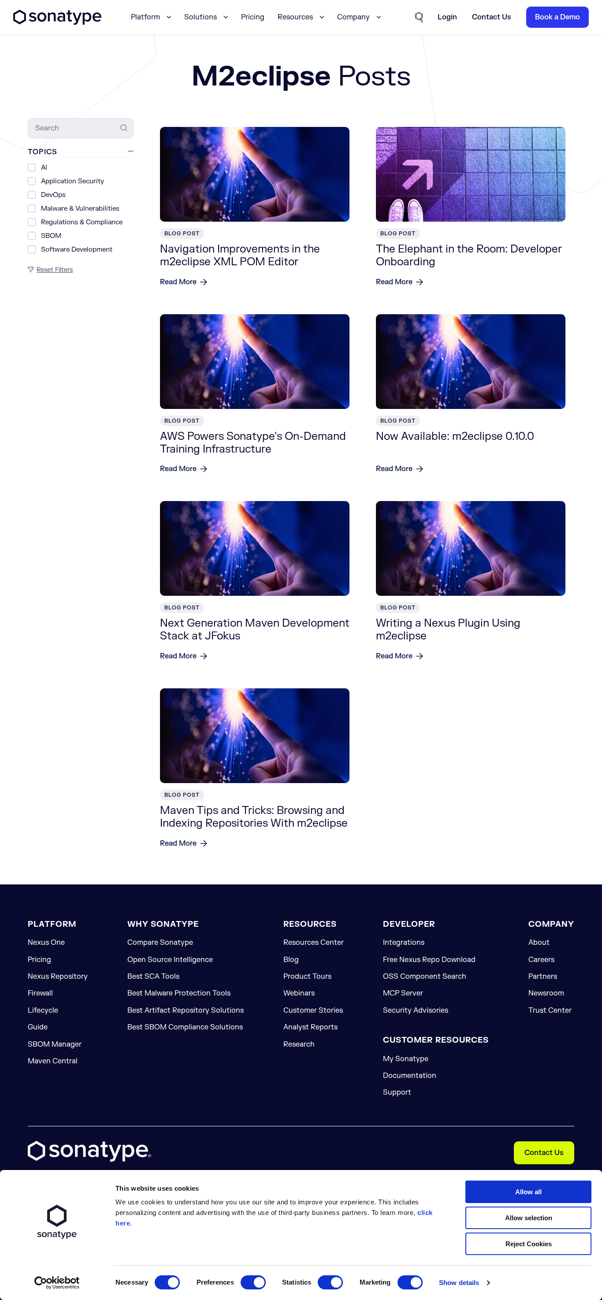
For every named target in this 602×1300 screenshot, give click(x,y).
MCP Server (403, 993)
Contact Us (544, 1152)
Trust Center (550, 1010)
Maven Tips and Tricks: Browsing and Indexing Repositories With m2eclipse (254, 817)
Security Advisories (415, 1010)
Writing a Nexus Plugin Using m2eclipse (448, 630)
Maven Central (53, 1061)
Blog (291, 959)
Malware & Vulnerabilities (80, 209)
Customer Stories (313, 1010)
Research (299, 1044)
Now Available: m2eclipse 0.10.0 (455, 436)
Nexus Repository (58, 976)
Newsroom (546, 993)
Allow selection (528, 1218)
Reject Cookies (528, 1244)
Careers (541, 959)
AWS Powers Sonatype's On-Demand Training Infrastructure (253, 443)
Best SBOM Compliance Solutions (185, 1027)
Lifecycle (43, 1010)
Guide (38, 1027)
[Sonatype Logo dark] (57, 22)
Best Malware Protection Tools (178, 993)
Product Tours (307, 976)
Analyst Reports (310, 1027)
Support (397, 1092)
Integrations (403, 942)
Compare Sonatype (160, 942)
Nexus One (46, 942)
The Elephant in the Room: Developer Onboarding (469, 255)
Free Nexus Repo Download (429, 959)
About (539, 942)
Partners (542, 976)
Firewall (40, 993)
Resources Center (313, 942)
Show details (459, 1282)
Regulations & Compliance (82, 223)
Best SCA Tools (153, 976)
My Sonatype (405, 1059)
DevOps (53, 195)
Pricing (252, 17)
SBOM (51, 236)
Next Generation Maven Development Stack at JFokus (254, 630)
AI (44, 168)
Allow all (528, 1192)
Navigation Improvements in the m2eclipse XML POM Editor (240, 255)
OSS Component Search (424, 976)
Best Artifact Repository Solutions (185, 1010)
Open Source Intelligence (170, 959)
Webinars (299, 993)
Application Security (72, 182)
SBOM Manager (55, 1044)
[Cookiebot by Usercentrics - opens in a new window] (57, 1282)
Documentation (409, 1075)
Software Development (76, 250)
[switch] (253, 1282)
